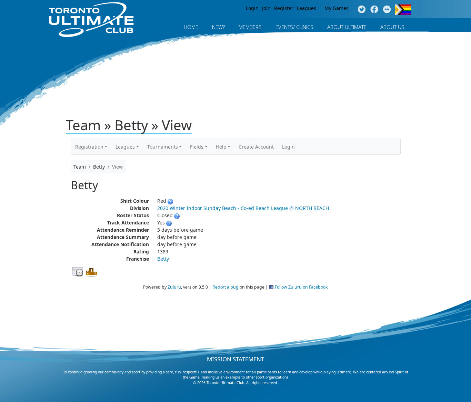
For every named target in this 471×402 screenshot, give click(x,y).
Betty (163, 258)
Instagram (387, 9)
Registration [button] (89, 146)
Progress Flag (403, 9)
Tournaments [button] (162, 146)
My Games (336, 8)
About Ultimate (347, 26)
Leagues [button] (125, 146)
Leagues (306, 8)
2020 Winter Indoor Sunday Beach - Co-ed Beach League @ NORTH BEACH (243, 208)
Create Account (256, 146)
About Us (392, 26)
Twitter (361, 9)
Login (252, 8)
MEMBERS (250, 26)
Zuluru (174, 287)
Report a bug (225, 287)
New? (218, 26)
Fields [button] (196, 146)
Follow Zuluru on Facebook (301, 287)
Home (191, 26)
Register (283, 8)
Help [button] (221, 146)
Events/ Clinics (294, 26)
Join (266, 8)
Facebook (374, 9)
